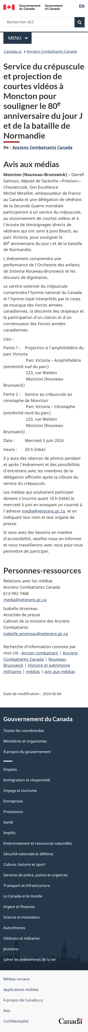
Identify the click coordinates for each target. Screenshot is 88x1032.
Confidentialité (15, 1021)
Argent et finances (19, 906)
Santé (8, 822)
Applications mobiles (21, 989)
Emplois (10, 769)
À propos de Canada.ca (23, 1000)
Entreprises (13, 801)
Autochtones (14, 927)
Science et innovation (21, 917)
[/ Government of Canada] (33, 6)
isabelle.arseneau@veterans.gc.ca (35, 633)
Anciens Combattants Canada (52, 51)
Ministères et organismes (25, 741)
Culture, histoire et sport (24, 864)
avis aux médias (59, 671)
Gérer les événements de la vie (29, 959)
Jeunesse (11, 948)
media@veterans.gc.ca (43, 511)
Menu (20, 38)
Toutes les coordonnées (23, 730)
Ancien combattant (39, 653)
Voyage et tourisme (20, 790)
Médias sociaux (16, 979)
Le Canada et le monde (22, 896)
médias (33, 671)
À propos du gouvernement (27, 751)
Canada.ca (12, 51)
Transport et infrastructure (26, 885)
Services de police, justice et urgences (35, 875)
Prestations (13, 811)
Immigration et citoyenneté (26, 780)
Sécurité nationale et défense (28, 853)
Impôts (9, 832)
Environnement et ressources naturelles (37, 843)
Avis (6, 1010)
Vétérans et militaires (21, 938)
